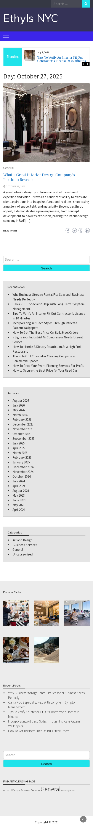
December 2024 (23, 467)
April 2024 (19, 486)
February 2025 (22, 457)
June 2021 (19, 500)
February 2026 (22, 420)
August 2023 (21, 491)
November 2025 (23, 429)
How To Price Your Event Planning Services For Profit (48, 366)
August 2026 (21, 401)
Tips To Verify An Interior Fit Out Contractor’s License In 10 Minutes (61, 59)
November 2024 (23, 472)
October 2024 (21, 476)
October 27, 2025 (16, 186)
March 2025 (20, 453)
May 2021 (19, 505)
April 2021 (19, 510)
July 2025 (19, 443)
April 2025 (19, 448)
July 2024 (19, 481)
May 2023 (19, 495)
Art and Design (22, 540)
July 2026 (19, 405)
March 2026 (20, 415)
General (8, 168)
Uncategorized (23, 554)
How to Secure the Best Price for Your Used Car (45, 370)
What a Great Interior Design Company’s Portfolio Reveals (39, 177)
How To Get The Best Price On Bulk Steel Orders (46, 332)
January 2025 (21, 462)
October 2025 (21, 434)
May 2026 (19, 410)
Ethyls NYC (30, 18)
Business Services (25, 545)
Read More (10, 230)
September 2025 (23, 438)
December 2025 (23, 424)
